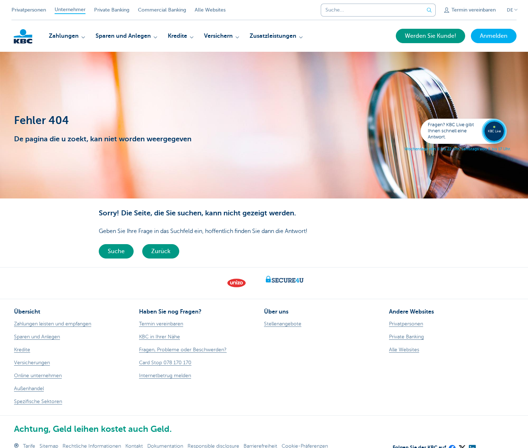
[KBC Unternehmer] (22, 36)
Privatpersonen (28, 10)
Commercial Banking (162, 10)
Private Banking (111, 10)
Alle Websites (210, 10)
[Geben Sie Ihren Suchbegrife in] (429, 10)
